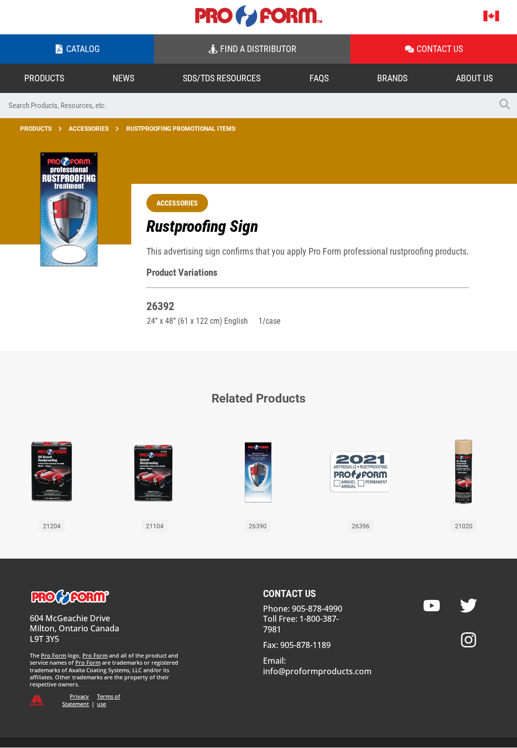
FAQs (319, 78)
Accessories (89, 128)
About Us (474, 78)
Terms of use (108, 699)
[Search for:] (246, 105)
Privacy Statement (75, 699)
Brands (392, 78)
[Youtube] (432, 605)
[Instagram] (468, 640)
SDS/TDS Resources (222, 78)
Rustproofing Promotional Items (180, 128)
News (123, 78)
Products (44, 78)
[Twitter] (468, 605)
